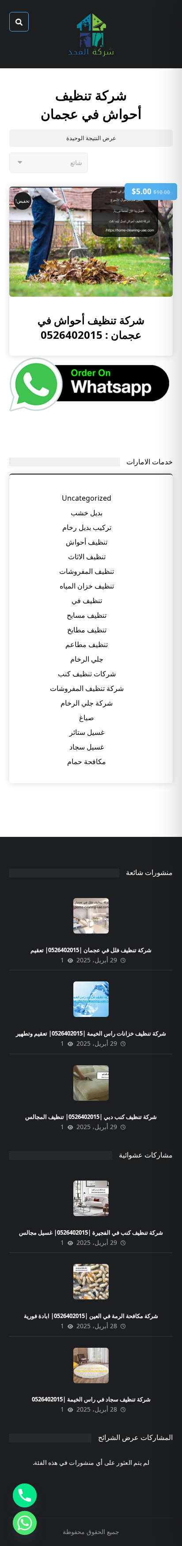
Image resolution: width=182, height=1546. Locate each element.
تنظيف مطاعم (86, 644)
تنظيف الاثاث (87, 556)
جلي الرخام (86, 659)
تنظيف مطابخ (86, 630)
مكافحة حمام (86, 761)
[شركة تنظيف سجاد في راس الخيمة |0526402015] (91, 1365)
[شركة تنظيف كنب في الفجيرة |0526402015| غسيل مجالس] (91, 1198)
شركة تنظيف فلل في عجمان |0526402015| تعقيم (91, 950)
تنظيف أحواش (86, 542)
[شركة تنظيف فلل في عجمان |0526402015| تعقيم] (91, 916)
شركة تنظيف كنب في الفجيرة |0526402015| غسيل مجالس (91, 1232)
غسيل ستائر (86, 732)
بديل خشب (86, 513)
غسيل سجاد (86, 747)
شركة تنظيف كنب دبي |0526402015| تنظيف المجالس (91, 1117)
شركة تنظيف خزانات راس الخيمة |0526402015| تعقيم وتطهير (91, 1033)
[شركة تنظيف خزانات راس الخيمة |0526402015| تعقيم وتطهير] (91, 999)
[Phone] (25, 1495)
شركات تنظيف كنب (87, 674)
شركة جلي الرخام (87, 703)
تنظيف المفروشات (86, 571)
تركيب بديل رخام (86, 527)
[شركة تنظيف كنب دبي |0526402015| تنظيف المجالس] (91, 1083)
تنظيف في (87, 600)
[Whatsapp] (25, 1523)
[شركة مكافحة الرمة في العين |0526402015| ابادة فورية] (91, 1281)
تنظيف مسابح (86, 615)
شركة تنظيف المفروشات (87, 688)
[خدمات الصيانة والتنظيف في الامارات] (91, 34)
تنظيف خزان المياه (87, 586)
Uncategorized (86, 498)
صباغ (86, 717)
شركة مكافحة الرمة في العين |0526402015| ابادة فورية (91, 1316)
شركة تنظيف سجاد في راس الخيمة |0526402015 (91, 1399)
